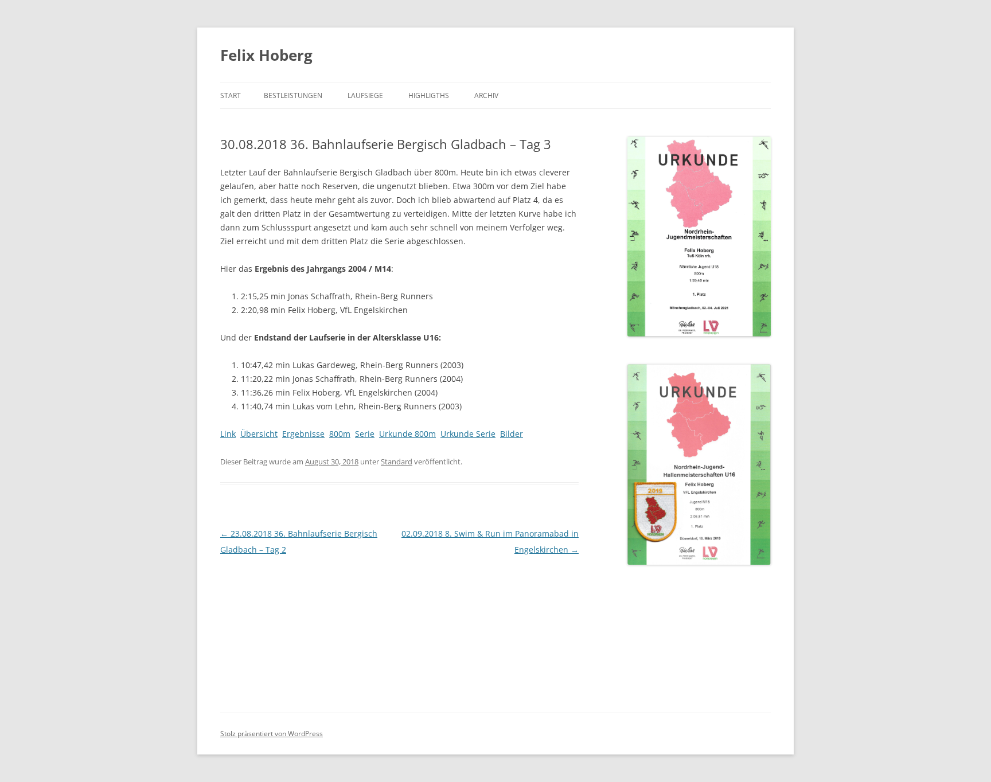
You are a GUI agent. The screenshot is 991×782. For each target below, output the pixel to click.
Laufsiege (365, 95)
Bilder (511, 433)
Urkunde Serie (468, 433)
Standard (396, 461)
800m (339, 433)
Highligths (428, 95)
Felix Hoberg (266, 55)
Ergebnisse (303, 433)
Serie (364, 433)
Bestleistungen (293, 95)
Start (230, 95)
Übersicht (259, 433)
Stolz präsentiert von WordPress (271, 733)
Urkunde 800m (407, 433)
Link (228, 433)
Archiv (486, 95)
